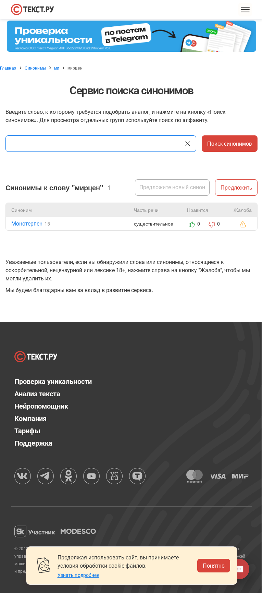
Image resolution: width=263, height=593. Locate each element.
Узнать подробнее (78, 575)
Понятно (214, 565)
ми (56, 67)
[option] (131, 36)
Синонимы (35, 67)
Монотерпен (26, 223)
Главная (8, 67)
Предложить (236, 187)
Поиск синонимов (229, 143)
